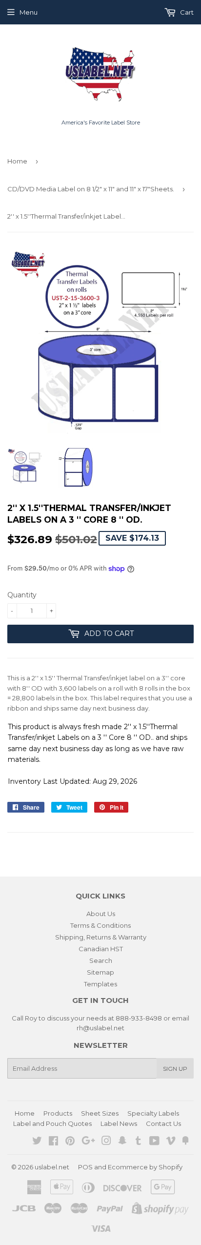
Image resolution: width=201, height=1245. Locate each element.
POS (85, 1167)
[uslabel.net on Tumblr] (138, 1142)
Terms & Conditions (100, 925)
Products (57, 1113)
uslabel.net (52, 1167)
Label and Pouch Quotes (52, 1123)
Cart (186, 12)
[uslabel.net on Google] (88, 1142)
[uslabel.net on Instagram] (106, 1142)
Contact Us (163, 1123)
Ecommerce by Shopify (145, 1167)
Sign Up (175, 1068)
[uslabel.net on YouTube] (154, 1142)
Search (100, 960)
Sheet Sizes (100, 1113)
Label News (118, 1123)
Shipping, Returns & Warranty (100, 937)
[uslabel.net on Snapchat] (122, 1142)
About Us (100, 914)
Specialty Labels (153, 1113)
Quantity (22, 595)
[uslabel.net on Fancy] (185, 1142)
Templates (100, 984)
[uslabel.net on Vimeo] (171, 1142)
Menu (29, 12)
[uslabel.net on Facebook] (53, 1142)
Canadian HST (101, 949)
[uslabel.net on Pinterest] (70, 1142)
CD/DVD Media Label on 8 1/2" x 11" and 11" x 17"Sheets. (90, 189)
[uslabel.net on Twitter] (37, 1142)
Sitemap (100, 972)
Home (17, 161)
